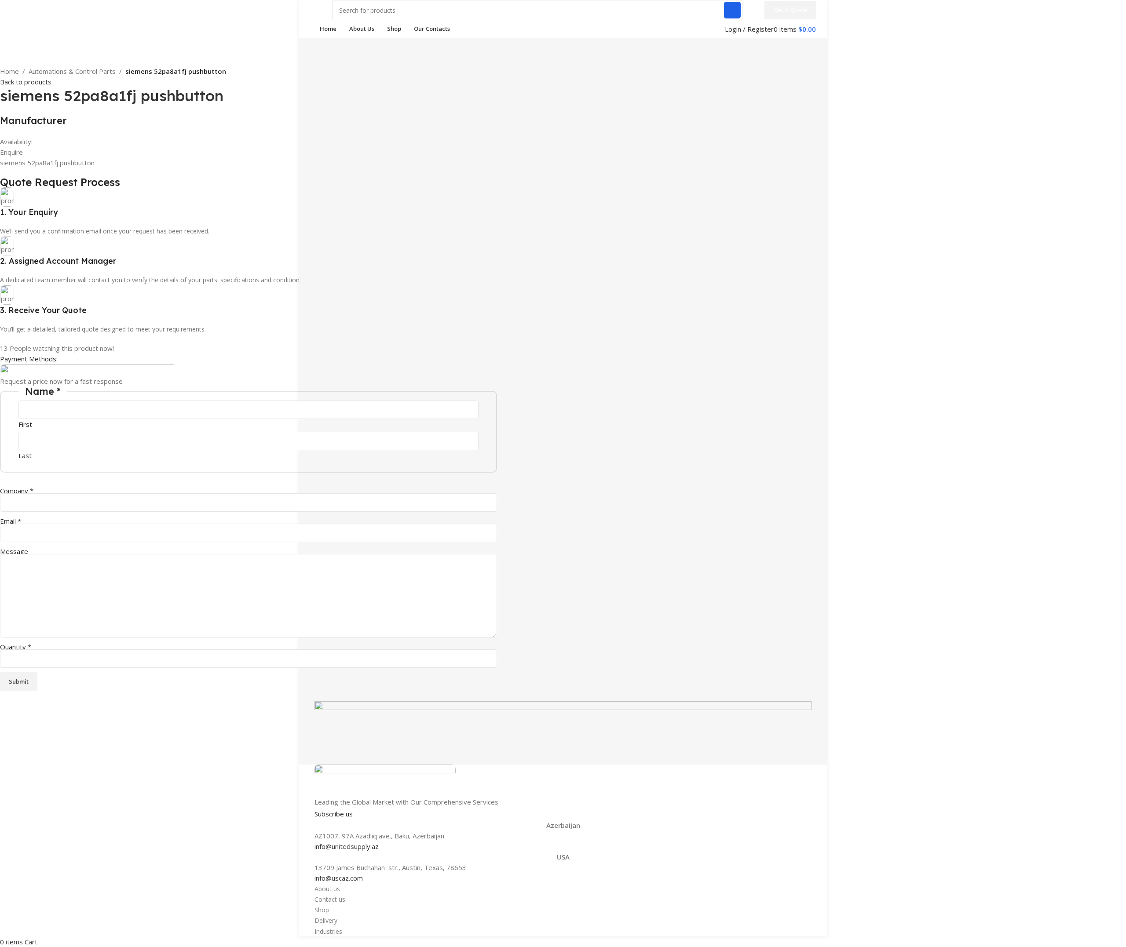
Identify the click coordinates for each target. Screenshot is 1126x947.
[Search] (732, 10)
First (25, 424)
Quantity (15, 646)
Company (16, 490)
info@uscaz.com (338, 878)
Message (14, 551)
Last (25, 455)
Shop (321, 910)
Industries (328, 931)
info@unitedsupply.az (346, 846)
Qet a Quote (790, 10)
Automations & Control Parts (72, 71)
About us (327, 889)
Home (9, 71)
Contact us (329, 899)
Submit (19, 681)
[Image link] (385, 780)
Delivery (325, 920)
